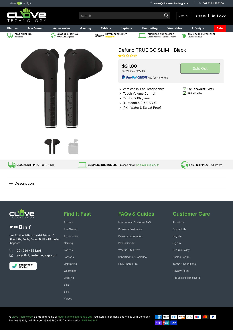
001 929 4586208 (213, 3)
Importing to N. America (132, 256)
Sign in (177, 243)
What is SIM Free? (129, 249)
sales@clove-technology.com (171, 3)
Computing (150, 28)
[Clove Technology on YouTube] (16, 227)
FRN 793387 (89, 320)
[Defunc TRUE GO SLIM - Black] (62, 88)
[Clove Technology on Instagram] (20, 227)
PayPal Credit (126, 243)
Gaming (85, 28)
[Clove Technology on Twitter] (11, 227)
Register (178, 236)
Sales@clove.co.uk (147, 164)
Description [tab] (24, 183)
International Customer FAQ (134, 222)
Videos (68, 298)
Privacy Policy (181, 270)
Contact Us (179, 229)
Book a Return (181, 256)
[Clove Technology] (24, 215)
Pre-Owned (35, 28)
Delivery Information (130, 236)
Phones (12, 28)
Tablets (106, 28)
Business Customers (130, 229)
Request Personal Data (186, 277)
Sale (220, 28)
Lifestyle (198, 28)
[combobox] (120, 15)
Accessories (62, 28)
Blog (66, 291)
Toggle (19, 3)
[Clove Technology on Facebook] (29, 227)
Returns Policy (181, 249)
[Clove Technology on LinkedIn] (25, 227)
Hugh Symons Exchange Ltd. (75, 316)
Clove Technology (22, 316)
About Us (178, 222)
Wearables (174, 28)
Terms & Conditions (184, 263)
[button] (127, 56)
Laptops (126, 28)
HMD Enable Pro (128, 263)
